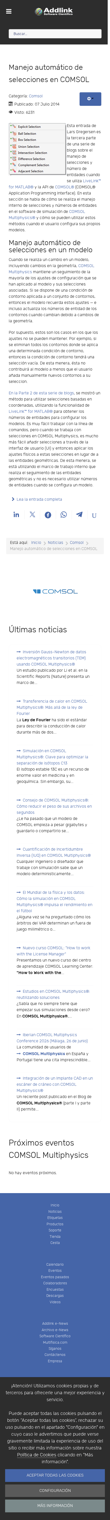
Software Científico (55, 1336)
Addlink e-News (55, 1323)
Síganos (55, 1348)
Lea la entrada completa (39, 499)
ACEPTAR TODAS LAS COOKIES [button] (55, 1475)
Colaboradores (55, 1283)
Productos (55, 1224)
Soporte (55, 1230)
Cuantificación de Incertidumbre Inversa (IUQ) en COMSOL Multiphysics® (54, 852)
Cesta (55, 1243)
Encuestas (55, 1289)
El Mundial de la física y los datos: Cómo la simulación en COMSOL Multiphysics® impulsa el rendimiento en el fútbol (54, 901)
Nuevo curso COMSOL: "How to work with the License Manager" (53, 951)
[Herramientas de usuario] (90, 99)
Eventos (55, 1270)
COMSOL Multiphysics (44, 1053)
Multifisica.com (55, 1342)
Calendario (55, 1264)
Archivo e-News (55, 1330)
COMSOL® (64, 187)
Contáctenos (55, 1355)
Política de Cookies (36, 1455)
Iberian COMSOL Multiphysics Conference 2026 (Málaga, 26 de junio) (52, 1038)
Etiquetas (55, 1218)
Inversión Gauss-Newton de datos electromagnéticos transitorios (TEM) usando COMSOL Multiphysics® (51, 658)
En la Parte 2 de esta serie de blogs (41, 393)
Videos (55, 1302)
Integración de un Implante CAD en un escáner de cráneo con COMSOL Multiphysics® (55, 1084)
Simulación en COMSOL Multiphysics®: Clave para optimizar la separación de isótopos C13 (52, 757)
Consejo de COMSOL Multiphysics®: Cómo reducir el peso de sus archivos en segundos (54, 806)
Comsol (36, 96)
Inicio (55, 1205)
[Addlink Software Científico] (54, 11)
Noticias (55, 1211)
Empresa (55, 1361)
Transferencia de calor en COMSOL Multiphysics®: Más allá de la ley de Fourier (52, 707)
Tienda (55, 1237)
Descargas (55, 1296)
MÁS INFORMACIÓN (55, 1505)
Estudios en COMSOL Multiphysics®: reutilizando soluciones (53, 994)
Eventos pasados (55, 1277)
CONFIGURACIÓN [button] (55, 1490)
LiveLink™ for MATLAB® (31, 411)
